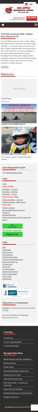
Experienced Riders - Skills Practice (14, 202)
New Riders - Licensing (10, 189)
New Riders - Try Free (9, 194)
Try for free (19, 88)
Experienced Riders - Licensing (12, 200)
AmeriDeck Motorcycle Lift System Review (18, 393)
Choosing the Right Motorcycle (12, 260)
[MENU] (35, 24)
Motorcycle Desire (10, 363)
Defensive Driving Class (10, 272)
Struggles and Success (11, 397)
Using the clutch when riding (13, 379)
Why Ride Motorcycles (9, 257)
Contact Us (6, 213)
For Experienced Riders (11, 346)
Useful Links (6, 267)
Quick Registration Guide (14, 173)
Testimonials (6, 250)
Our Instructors (7, 264)
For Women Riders (8, 269)
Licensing (8, 332)
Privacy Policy (7, 276)
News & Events (7, 252)
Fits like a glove (9, 367)
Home (4, 184)
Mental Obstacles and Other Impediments (17, 359)
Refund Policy (7, 279)
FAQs (4, 247)
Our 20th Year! (8, 338)
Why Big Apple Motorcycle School (13, 210)
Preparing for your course (12, 375)
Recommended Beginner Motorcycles (16, 371)
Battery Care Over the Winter (13, 389)
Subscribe (5, 308)
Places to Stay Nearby (9, 274)
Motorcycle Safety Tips (10, 262)
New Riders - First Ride (10, 192)
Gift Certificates (7, 255)
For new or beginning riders (13, 342)
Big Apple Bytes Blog (9, 215)
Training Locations (8, 208)
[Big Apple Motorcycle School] (3, 24)
